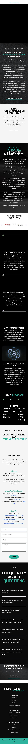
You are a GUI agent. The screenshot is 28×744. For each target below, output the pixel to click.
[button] (2, 225)
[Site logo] (10, 2)
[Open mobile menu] (23, 2)
